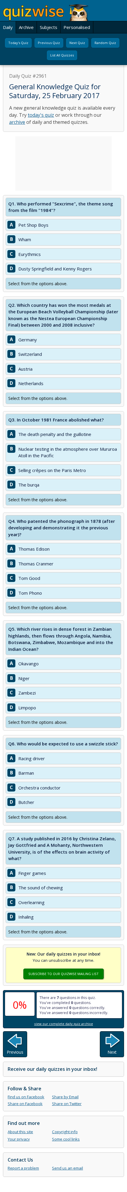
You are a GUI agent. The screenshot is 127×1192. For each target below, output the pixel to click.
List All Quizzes (62, 55)
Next (112, 1052)
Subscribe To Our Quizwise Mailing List (63, 974)
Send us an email (67, 1168)
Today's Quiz (18, 42)
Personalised (77, 27)
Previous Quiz (49, 42)
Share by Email (65, 1096)
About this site (20, 1131)
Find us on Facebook (26, 1096)
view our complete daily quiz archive (63, 1023)
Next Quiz (77, 42)
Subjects (48, 27)
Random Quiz (105, 42)
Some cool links (66, 1139)
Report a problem (23, 1168)
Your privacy (19, 1139)
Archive (26, 27)
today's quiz (41, 115)
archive (17, 122)
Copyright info (65, 1131)
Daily (8, 27)
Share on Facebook (25, 1103)
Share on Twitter (67, 1103)
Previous (15, 1052)
